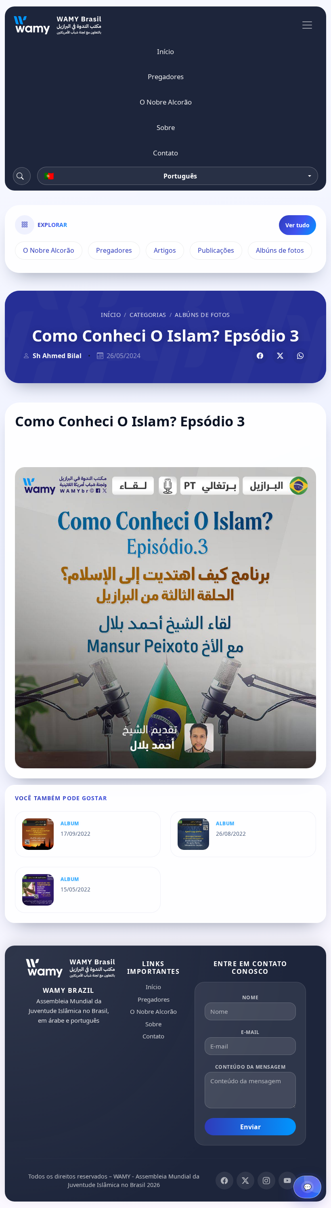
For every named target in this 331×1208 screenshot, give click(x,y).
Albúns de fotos (280, 250)
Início (165, 51)
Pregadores (166, 76)
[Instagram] (266, 1180)
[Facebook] (224, 1180)
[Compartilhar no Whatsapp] (300, 356)
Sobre (166, 127)
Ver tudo (297, 225)
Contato (165, 152)
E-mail (250, 1032)
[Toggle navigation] (307, 25)
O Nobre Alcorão (166, 102)
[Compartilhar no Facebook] (260, 356)
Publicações (216, 250)
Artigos (165, 250)
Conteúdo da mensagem (250, 1066)
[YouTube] (287, 1180)
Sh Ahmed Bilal (57, 355)
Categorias (148, 315)
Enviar (250, 1126)
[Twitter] (245, 1180)
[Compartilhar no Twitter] (280, 356)
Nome (250, 997)
